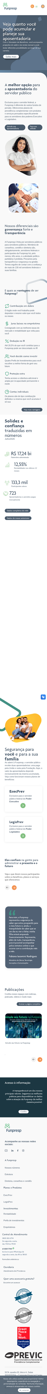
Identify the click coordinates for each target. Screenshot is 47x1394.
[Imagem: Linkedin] (12, 1151)
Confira (24, 1111)
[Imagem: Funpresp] (10, 6)
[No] (44, 1385)
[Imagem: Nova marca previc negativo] (23, 1362)
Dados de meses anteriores (18, 518)
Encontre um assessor (12, 1282)
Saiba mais (11, 56)
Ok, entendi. (24, 1390)
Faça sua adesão (33, 127)
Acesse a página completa (29, 1004)
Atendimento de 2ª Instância (14, 1271)
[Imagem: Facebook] (17, 1151)
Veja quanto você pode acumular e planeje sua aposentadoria (19, 31)
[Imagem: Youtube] (6, 1151)
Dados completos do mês (17, 510)
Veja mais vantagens (32, 409)
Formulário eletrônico (10, 1259)
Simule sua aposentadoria (13, 127)
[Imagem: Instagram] (23, 1151)
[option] (23, 937)
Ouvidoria (9, 1267)
